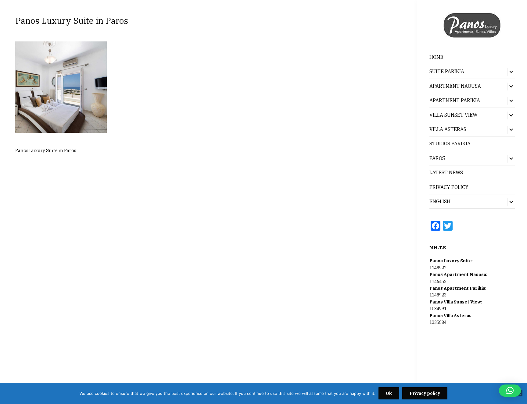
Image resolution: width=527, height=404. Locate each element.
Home (436, 57)
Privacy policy (425, 393)
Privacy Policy (448, 187)
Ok (389, 393)
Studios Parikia (450, 143)
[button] (510, 391)
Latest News (446, 172)
